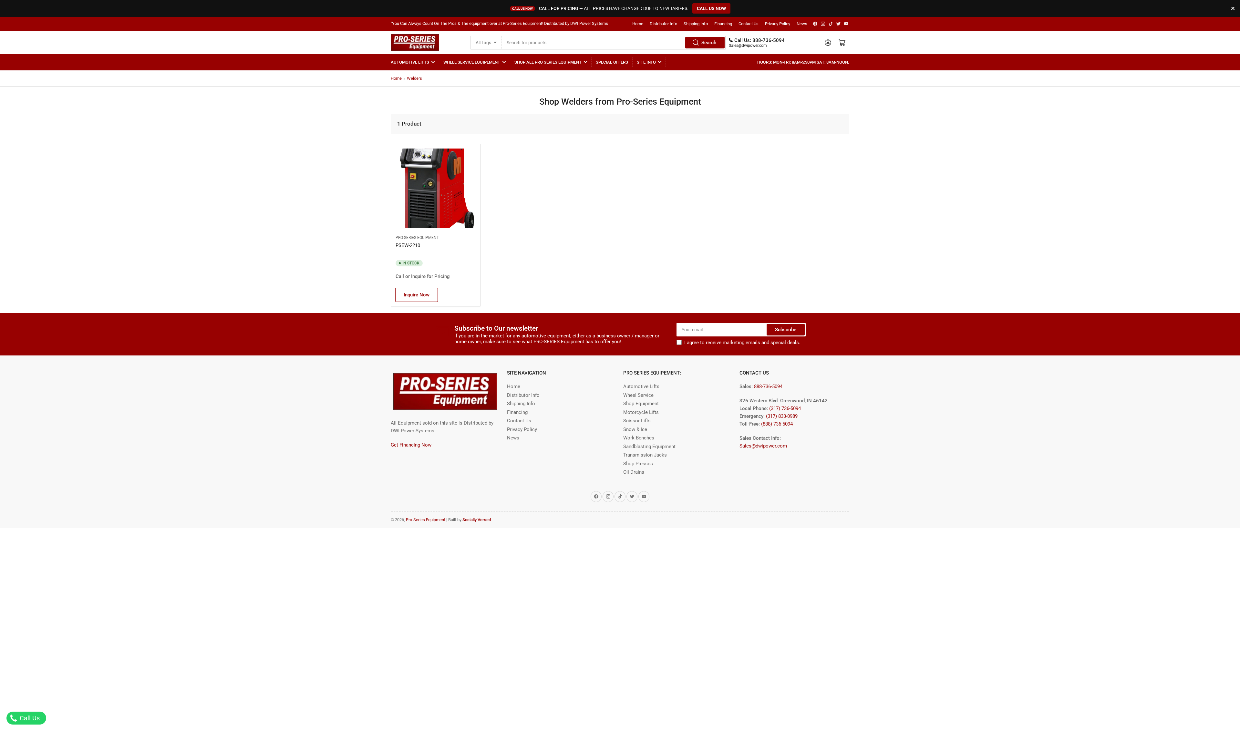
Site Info (646, 62)
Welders (414, 78)
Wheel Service (638, 395)
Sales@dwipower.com (748, 45)
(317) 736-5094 (785, 408)
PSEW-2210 (408, 245)
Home (637, 23)
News (802, 23)
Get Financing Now (411, 445)
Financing (723, 23)
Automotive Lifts (410, 62)
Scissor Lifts (637, 421)
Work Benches (638, 438)
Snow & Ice (635, 429)
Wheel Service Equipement (471, 62)
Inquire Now (416, 295)
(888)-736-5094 (777, 424)
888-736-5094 (768, 40)
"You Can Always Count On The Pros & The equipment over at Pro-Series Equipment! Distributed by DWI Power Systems (499, 23)
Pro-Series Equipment (417, 237)
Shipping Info (696, 23)
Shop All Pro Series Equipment (548, 62)
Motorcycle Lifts (641, 412)
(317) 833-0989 (782, 416)
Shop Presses (638, 464)
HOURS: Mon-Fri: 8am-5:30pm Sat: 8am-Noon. (803, 62)
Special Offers (612, 62)
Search (708, 43)
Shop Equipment (641, 404)
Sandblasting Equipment (649, 446)
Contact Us (749, 23)
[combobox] (614, 42)
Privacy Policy (777, 23)
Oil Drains (633, 472)
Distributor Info (663, 23)
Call (400, 276)
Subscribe (785, 330)
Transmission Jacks (645, 455)
